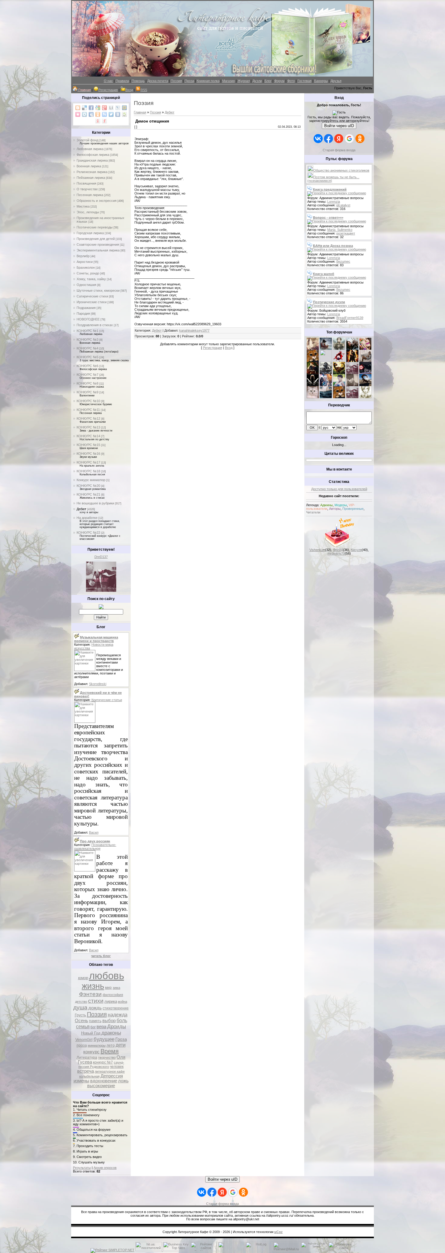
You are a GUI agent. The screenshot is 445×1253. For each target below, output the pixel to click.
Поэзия (176, 81)
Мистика (83, 206)
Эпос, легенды (88, 212)
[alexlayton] (352, 385)
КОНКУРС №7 (87, 374)
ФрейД (338, 550)
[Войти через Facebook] (328, 138)
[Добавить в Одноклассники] (97, 114)
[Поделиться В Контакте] (117, 114)
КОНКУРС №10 (88, 401)
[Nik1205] (313, 397)
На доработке (87, 518)
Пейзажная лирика (91, 177)
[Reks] (339, 373)
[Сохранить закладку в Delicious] (84, 107)
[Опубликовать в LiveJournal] (117, 107)
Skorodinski (97, 684)
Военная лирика (89, 166)
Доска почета (157, 81)
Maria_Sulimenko (339, 229)
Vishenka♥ (317, 550)
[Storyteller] (339, 348)
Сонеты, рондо (88, 273)
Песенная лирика (90, 195)
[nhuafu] (339, 360)
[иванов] (326, 360)
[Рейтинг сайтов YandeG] (314, 1250)
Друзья (336, 81)
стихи (96, 1001)
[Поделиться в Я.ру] (104, 121)
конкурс (91, 1051)
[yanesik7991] (339, 397)
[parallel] (365, 385)
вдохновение (103, 1080)
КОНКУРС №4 (87, 348)
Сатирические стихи (92, 296)
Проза (189, 81)
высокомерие (101, 1085)
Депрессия (112, 1076)
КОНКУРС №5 (87, 357)
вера (101, 1026)
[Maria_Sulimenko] (326, 348)
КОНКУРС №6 (87, 366)
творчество (107, 1057)
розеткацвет (345, 233)
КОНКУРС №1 (87, 331)
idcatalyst (343, 205)
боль (122, 1020)
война (122, 1001)
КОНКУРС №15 (88, 445)
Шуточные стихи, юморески (98, 290)
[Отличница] (326, 385)
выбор (109, 1020)
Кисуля (356, 550)
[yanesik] (313, 360)
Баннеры (321, 81)
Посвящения (86, 183)
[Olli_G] (339, 385)
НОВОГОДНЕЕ (88, 319)
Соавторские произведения (98, 244)
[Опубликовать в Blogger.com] (77, 107)
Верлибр (83, 256)
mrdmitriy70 (336, 553)
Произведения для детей (96, 239)
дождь (95, 1007)
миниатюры (97, 1045)
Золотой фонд (87, 140)
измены (81, 1080)
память (95, 1021)
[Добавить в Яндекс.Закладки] (97, 121)
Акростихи (85, 262)
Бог (93, 1027)
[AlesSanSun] (365, 397)
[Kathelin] (313, 373)
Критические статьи (106, 700)
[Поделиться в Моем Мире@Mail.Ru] (124, 107)
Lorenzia (333, 201)
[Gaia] (352, 348)
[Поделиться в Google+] (104, 107)
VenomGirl (84, 1040)
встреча (85, 1071)
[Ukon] (326, 373)
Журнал (244, 81)
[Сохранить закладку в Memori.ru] (77, 114)
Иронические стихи (92, 302)
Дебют (81, 509)
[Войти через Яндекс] (338, 138)
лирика (110, 1001)
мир (108, 988)
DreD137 (101, 557)
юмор (83, 978)
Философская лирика (93, 154)
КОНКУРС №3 (87, 339)
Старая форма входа (339, 150)
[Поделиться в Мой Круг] (84, 114)
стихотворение (116, 1008)
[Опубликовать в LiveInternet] (111, 107)
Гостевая (305, 81)
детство (81, 1001)
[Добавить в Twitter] (111, 114)
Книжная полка (208, 81)
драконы (111, 1033)
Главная (140, 112)
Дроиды (116, 1026)
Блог (268, 81)
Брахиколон (86, 267)
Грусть (80, 1015)
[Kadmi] (352, 397)
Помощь (138, 81)
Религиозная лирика (92, 172)
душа (80, 1007)
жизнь (93, 986)
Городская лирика (90, 233)
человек (117, 1066)
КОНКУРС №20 (88, 485)
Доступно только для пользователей (339, 489)
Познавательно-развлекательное (95, 846)
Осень (81, 1020)
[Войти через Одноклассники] (359, 138)
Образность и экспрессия (97, 200)
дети (121, 1045)
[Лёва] (313, 385)
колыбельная (89, 1076)
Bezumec (343, 261)
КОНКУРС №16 (88, 453)
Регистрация (108, 90)
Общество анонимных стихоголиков (341, 170)
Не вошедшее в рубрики (95, 503)
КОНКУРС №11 (88, 410)
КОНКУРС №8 (87, 383)
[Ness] (365, 348)
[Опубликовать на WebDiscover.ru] (124, 114)
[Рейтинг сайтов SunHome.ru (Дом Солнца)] (203, 1250)
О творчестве (87, 189)
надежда (117, 1014)
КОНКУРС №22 (88, 532)
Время (110, 1051)
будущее (104, 1039)
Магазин (228, 81)
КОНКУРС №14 (88, 436)
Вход (129, 90)
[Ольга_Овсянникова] (365, 360)
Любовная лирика (90, 149)
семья (83, 1026)
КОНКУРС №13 (88, 427)
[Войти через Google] (349, 138)
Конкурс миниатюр (91, 480)
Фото (291, 81)
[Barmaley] (352, 360)
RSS (143, 90)
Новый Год (91, 1033)
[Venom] (326, 397)
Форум (279, 81)
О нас (108, 81)
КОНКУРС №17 (88, 462)
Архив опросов (105, 1167)
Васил (93, 832)
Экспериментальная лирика (98, 250)
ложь (123, 1080)
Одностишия (86, 285)
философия (113, 995)
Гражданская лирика (92, 160)
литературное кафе (110, 1071)
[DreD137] (101, 590)
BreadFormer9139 (349, 318)
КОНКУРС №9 (87, 392)
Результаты (82, 1167)
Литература (87, 1057)
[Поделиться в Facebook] (91, 107)
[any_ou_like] (365, 373)
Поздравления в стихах (95, 325)
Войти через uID (339, 125)
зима (116, 987)
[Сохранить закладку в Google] (97, 107)
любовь (106, 975)
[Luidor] (352, 373)
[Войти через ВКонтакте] (318, 138)
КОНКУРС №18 (88, 471)
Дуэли (257, 81)
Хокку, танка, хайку (91, 279)
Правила (122, 81)
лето (111, 1045)
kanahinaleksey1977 (194, 330)
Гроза (121, 1039)
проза (82, 1045)
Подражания (86, 308)
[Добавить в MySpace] (91, 114)
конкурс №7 (103, 1062)
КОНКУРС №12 (88, 418)
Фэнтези (90, 994)
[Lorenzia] (313, 348)
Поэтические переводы (95, 227)
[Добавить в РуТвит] (104, 114)
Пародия (83, 313)
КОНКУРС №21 (88, 494)
